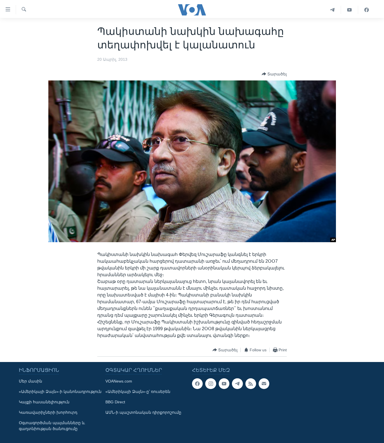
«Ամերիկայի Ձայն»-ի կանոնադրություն (60, 391)
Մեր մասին (30, 381)
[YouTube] (349, 10)
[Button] (274, 74)
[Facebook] (366, 10)
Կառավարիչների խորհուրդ (48, 412)
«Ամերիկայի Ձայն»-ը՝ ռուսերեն (137, 391)
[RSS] (250, 383)
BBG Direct (115, 402)
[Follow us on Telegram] (237, 383)
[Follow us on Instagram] (210, 383)
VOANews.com (118, 381)
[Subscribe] (264, 383)
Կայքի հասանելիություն (44, 402)
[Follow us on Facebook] (197, 383)
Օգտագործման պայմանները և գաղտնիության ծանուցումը (52, 425)
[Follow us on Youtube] (224, 383)
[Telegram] (332, 10)
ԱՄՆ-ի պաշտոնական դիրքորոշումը (143, 412)
